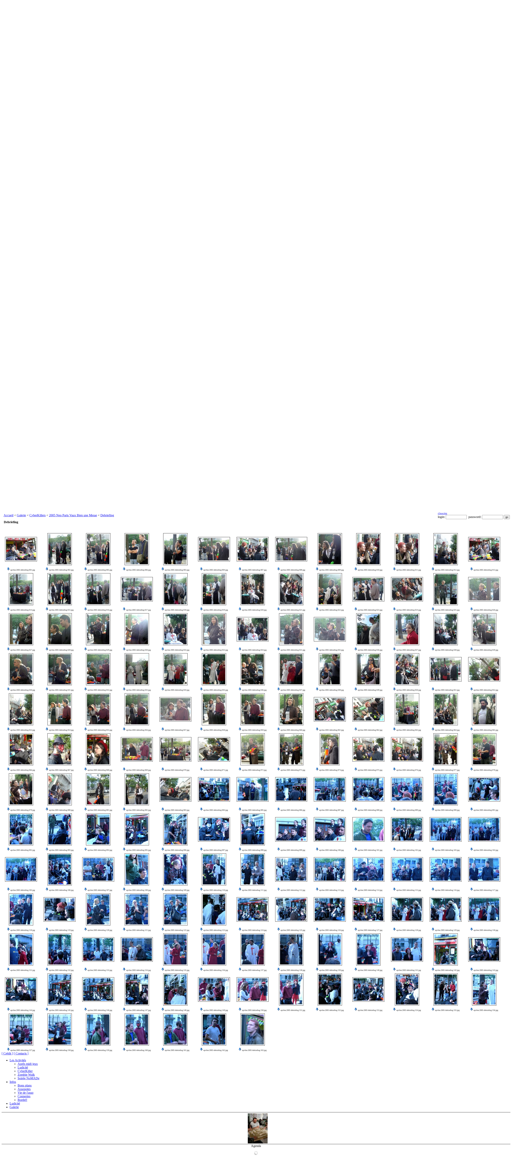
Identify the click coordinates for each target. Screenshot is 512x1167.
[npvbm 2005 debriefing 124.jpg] (253, 909)
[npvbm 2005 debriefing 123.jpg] (214, 909)
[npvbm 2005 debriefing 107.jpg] (98, 869)
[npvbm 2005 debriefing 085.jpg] (253, 789)
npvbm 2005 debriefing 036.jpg (370, 650)
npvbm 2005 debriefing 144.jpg (22, 1010)
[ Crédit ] (7, 1053)
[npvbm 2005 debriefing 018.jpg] (175, 589)
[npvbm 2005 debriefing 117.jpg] (484, 869)
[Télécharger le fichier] (8, 570)
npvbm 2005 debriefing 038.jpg (447, 650)
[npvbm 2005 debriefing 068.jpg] (98, 749)
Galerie (21, 515)
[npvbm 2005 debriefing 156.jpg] (484, 989)
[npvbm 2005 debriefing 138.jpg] (291, 949)
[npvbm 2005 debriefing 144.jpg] (21, 989)
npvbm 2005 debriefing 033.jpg (177, 650)
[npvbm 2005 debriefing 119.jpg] (60, 909)
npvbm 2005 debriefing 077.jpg (447, 770)
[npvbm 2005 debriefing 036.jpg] (368, 629)
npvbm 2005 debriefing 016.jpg (100, 610)
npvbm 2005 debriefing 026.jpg (486, 610)
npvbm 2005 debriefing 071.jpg (215, 770)
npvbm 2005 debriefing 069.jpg (138, 770)
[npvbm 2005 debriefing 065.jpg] (484, 709)
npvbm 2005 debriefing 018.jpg (177, 610)
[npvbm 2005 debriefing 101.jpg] (368, 829)
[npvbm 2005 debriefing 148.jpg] (175, 989)
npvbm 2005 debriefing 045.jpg (215, 690)
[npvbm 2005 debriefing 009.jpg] (330, 549)
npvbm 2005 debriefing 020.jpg (254, 610)
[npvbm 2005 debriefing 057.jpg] (175, 709)
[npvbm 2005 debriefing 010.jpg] (368, 549)
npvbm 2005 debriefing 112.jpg (293, 890)
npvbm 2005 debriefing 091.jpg (486, 810)
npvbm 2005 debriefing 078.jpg (486, 770)
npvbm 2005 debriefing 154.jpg (408, 1010)
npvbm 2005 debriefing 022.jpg (331, 610)
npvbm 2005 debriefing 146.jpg (100, 1010)
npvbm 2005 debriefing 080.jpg (61, 810)
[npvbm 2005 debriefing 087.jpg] (330, 789)
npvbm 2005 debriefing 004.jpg (215, 570)
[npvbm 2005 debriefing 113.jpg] (330, 869)
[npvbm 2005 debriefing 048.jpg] (330, 669)
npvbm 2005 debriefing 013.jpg (486, 570)
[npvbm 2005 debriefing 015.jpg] (59, 589)
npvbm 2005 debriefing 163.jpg (254, 1050)
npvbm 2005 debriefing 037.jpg (408, 650)
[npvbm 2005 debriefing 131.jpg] (21, 949)
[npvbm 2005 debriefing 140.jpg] (368, 949)
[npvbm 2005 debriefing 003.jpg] (175, 549)
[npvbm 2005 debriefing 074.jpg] (330, 749)
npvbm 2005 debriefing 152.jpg (331, 1010)
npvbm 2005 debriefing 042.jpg (100, 690)
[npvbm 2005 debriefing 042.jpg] (98, 669)
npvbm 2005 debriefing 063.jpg (408, 730)
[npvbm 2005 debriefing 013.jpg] (484, 549)
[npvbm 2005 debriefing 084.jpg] (214, 789)
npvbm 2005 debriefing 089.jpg (408, 810)
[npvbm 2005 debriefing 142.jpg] (445, 949)
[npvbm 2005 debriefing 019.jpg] (214, 589)
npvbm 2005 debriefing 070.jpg (177, 770)
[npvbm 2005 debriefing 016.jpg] (98, 589)
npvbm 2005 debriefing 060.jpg (293, 730)
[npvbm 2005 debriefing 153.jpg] (368, 989)
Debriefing (107, 515)
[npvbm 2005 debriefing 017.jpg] (137, 589)
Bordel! (22, 1100)
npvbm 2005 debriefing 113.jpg (331, 890)
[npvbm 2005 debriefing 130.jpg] (484, 909)
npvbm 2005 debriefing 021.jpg (293, 610)
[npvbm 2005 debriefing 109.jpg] (175, 869)
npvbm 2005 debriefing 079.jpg (22, 810)
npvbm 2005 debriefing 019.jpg (215, 610)
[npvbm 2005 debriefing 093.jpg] (59, 829)
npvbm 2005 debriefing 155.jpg (447, 1010)
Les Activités (18, 1060)
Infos (13, 1082)
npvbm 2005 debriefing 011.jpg (408, 570)
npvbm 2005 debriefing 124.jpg (254, 930)
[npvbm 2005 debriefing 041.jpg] (59, 669)
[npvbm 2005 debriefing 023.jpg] (368, 589)
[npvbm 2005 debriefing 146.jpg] (98, 989)
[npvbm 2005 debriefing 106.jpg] (59, 869)
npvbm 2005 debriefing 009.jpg (331, 570)
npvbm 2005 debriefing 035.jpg (331, 650)
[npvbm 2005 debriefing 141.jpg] (407, 949)
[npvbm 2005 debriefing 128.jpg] (407, 909)
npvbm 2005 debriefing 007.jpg (254, 570)
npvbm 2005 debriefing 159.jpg (100, 1050)
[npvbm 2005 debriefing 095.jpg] (137, 829)
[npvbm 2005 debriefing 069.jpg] (137, 749)
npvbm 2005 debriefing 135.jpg (177, 970)
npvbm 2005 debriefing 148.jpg (177, 1010)
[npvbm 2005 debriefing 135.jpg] (175, 949)
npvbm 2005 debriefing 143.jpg (486, 970)
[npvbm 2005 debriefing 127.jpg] (368, 909)
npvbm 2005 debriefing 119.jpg (61, 930)
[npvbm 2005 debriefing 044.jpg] (175, 669)
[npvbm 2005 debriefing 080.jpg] (59, 789)
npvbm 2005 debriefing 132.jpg (61, 970)
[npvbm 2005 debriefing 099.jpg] (291, 829)
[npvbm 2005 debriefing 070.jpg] (175, 749)
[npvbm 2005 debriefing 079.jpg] (21, 789)
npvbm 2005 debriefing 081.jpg (100, 810)
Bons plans (25, 1085)
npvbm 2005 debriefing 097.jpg (215, 850)
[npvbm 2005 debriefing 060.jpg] (291, 709)
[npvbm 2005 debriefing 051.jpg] (446, 669)
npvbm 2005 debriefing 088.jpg (370, 810)
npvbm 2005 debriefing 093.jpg (61, 850)
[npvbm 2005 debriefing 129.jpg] (446, 909)
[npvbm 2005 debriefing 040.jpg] (21, 669)
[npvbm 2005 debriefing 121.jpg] (137, 909)
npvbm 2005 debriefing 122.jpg (177, 930)
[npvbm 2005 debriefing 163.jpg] (252, 1029)
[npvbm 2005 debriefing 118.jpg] (21, 909)
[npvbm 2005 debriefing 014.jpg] (21, 589)
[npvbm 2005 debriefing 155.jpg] (445, 989)
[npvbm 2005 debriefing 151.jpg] (291, 989)
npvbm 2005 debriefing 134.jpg (138, 970)
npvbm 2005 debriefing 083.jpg (177, 810)
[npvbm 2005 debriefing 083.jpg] (175, 789)
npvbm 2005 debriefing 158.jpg (61, 1050)
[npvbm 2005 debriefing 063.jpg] (407, 709)
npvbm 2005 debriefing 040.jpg (22, 690)
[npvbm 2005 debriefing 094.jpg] (98, 829)
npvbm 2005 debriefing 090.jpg (447, 810)
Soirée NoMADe (28, 1078)
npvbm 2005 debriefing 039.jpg (486, 650)
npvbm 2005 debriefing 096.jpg (177, 850)
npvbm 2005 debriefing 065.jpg (486, 730)
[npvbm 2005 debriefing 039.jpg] (484, 629)
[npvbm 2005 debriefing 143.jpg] (484, 949)
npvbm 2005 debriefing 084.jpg (215, 810)
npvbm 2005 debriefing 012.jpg (447, 570)
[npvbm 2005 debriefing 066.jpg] (21, 749)
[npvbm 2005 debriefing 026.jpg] (484, 589)
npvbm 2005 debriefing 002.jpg (61, 570)
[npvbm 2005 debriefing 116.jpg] (446, 869)
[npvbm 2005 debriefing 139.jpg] (330, 949)
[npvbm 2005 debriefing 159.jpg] (98, 1029)
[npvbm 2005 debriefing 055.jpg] (98, 709)
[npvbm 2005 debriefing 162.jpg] (214, 1029)
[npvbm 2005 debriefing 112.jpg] (291, 869)
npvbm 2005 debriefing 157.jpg (22, 1050)
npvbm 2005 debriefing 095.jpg (138, 850)
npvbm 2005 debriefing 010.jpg (370, 570)
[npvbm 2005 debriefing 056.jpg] (137, 709)
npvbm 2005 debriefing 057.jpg (177, 730)
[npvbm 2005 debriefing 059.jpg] (252, 709)
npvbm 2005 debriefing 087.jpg (331, 810)
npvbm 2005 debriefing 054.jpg (61, 730)
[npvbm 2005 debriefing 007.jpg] (253, 549)
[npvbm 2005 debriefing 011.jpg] (407, 549)
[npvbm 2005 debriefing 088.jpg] (368, 789)
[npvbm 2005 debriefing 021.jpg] (291, 589)
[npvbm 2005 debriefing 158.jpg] (59, 1029)
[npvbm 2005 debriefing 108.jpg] (137, 869)
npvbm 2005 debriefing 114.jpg (370, 890)
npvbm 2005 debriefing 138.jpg (293, 970)
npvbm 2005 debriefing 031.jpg (293, 650)
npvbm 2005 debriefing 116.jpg (447, 890)
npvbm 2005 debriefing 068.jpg (100, 770)
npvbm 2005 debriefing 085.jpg (254, 810)
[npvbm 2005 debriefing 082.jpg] (137, 789)
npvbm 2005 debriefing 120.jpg (100, 930)
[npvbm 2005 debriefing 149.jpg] (214, 989)
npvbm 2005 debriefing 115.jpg (408, 890)
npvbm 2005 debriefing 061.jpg (331, 730)
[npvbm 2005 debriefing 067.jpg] (59, 749)
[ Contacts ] (21, 1053)
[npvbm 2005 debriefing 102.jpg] (407, 829)
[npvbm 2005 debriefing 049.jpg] (368, 669)
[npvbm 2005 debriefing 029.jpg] (98, 629)
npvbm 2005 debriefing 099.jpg (293, 850)
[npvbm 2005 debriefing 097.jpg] (214, 829)
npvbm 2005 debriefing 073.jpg (293, 770)
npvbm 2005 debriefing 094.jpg (100, 850)
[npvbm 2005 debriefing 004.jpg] (214, 549)
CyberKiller (25, 1071)
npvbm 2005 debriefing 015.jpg (61, 610)
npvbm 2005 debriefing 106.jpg (61, 890)
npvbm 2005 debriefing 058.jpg (215, 730)
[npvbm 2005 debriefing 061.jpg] (330, 709)
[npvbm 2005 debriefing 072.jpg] (252, 749)
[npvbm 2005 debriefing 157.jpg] (21, 1029)
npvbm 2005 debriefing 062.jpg (370, 730)
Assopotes (24, 1089)
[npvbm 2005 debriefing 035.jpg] (330, 629)
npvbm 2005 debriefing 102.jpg (408, 850)
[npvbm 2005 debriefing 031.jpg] (291, 629)
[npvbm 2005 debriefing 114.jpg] (368, 869)
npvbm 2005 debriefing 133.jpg (100, 970)
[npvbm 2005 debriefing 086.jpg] (291, 789)
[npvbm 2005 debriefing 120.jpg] (98, 909)
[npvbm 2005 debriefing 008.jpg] (291, 549)
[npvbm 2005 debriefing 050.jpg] (407, 669)
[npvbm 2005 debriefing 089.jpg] (407, 789)
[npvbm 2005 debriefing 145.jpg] (59, 989)
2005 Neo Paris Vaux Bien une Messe (73, 515)
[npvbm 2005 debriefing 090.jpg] (445, 789)
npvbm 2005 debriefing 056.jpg (138, 730)
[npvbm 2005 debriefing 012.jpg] (445, 549)
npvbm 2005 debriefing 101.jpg (370, 850)
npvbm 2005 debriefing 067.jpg (61, 770)
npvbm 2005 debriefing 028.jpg (61, 650)
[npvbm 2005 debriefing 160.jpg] (137, 1029)
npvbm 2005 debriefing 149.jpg (215, 1010)
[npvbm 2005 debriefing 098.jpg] (252, 829)
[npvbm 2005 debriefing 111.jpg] (252, 869)
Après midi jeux (28, 1064)
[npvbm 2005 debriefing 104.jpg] (484, 829)
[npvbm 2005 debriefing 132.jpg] (59, 949)
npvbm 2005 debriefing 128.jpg (408, 930)
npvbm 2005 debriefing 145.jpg (61, 1010)
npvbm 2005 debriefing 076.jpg (408, 770)
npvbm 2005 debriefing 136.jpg (215, 970)
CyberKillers (37, 515)
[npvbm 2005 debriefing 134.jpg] (137, 949)
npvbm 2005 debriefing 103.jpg (447, 850)
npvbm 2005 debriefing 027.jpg (22, 650)
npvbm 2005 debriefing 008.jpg (293, 570)
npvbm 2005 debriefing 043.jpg (138, 690)
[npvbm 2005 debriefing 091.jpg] (484, 789)
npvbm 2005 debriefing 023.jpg (370, 610)
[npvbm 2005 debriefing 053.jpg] (21, 709)
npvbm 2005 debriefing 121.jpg (138, 930)
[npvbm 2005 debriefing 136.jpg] (214, 949)
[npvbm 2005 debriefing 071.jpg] (214, 749)
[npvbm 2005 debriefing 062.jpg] (368, 709)
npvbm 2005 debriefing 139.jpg (331, 970)
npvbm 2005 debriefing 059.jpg (254, 730)
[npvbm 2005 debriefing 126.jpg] (330, 909)
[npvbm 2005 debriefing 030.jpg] (137, 629)
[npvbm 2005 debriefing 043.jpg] (137, 669)
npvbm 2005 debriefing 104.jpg (486, 850)
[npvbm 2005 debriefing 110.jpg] (214, 869)
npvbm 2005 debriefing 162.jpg (215, 1050)
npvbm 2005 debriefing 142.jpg (447, 970)
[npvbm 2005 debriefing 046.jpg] (252, 669)
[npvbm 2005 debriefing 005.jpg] (98, 549)
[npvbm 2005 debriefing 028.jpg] (59, 629)
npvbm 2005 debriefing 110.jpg (215, 890)
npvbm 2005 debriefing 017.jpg (138, 610)
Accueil (8, 515)
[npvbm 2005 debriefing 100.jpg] (330, 829)
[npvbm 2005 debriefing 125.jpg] (291, 909)
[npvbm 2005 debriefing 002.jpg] (59, 549)
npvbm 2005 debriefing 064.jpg (447, 730)
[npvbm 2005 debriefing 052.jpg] (484, 669)
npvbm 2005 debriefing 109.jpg (177, 890)
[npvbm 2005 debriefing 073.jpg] (291, 749)
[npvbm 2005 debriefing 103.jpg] (446, 829)
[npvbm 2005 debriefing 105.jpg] (21, 869)
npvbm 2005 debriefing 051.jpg (447, 690)
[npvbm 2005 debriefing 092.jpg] (21, 829)
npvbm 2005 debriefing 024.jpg (408, 610)
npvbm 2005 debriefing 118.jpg (22, 930)
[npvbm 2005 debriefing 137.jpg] (252, 949)
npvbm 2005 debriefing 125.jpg (293, 930)
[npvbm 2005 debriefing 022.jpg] (330, 589)
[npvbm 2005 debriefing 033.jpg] (175, 629)
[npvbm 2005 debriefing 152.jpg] (330, 989)
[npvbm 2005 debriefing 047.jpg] (291, 669)
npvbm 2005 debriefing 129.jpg (447, 930)
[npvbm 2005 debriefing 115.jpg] (407, 869)
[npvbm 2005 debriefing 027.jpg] (21, 629)
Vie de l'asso (25, 1092)
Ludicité (23, 1067)
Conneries (24, 1096)
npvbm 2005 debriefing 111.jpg (254, 890)
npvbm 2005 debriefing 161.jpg (177, 1050)
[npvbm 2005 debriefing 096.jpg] (175, 829)
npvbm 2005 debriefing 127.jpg (370, 930)
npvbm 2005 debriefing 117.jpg (486, 890)
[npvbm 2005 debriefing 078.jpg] (484, 749)
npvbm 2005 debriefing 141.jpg (408, 970)
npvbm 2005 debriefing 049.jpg (370, 690)
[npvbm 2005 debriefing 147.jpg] (137, 989)
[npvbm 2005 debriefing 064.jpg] (445, 709)
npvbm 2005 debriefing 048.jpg (331, 690)
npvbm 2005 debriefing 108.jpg (138, 890)
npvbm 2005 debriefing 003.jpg (177, 570)
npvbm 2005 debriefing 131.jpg (22, 970)
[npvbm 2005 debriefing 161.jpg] (175, 1029)
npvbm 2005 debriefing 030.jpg (138, 650)
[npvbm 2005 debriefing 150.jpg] (253, 989)
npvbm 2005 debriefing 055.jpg (100, 730)
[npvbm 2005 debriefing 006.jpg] (137, 549)
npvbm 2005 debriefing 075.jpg (370, 770)
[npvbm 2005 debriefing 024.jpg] (407, 589)
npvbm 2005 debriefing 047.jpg (293, 690)
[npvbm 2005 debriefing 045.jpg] (214, 669)
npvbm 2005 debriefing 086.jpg (293, 810)
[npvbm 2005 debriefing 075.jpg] (368, 749)
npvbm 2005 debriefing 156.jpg (486, 1010)
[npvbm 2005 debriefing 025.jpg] (445, 589)
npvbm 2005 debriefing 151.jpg (293, 1010)
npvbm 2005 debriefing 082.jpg (138, 810)
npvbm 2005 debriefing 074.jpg (331, 770)
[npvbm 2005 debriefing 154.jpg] (407, 989)
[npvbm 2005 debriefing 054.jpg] (59, 709)
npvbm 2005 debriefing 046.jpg (254, 690)
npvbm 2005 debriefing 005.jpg (100, 570)
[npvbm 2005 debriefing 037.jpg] (407, 629)
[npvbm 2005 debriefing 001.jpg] (21, 549)
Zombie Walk (26, 1074)
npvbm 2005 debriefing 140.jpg (370, 970)
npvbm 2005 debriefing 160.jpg (138, 1050)
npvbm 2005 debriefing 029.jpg (100, 650)
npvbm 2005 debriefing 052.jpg (486, 690)
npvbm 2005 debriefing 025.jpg (447, 610)
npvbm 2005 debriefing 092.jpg (22, 850)
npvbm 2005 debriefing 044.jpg (177, 690)
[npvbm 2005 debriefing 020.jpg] (252, 589)
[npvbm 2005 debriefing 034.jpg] (253, 629)
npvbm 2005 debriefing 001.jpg (22, 570)
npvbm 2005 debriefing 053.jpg (22, 730)
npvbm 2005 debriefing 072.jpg (254, 770)
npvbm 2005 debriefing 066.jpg (22, 770)
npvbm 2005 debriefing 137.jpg (254, 970)
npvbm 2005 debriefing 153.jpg (370, 1010)
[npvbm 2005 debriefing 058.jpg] (214, 709)
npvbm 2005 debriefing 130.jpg (486, 930)
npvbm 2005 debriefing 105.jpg (22, 890)
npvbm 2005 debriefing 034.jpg (254, 650)
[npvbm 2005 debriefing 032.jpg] (214, 629)
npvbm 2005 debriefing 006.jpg (138, 570)
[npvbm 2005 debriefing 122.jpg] (175, 909)
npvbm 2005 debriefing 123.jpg (215, 930)
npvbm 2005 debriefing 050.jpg (408, 690)
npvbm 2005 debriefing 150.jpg (254, 1010)
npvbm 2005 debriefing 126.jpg (331, 930)
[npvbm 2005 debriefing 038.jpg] (445, 629)
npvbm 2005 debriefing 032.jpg (215, 650)
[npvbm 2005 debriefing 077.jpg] (445, 749)
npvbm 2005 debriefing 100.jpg (331, 850)
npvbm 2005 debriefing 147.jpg (138, 1010)
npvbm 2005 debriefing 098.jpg (254, 850)
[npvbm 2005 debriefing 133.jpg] (98, 949)
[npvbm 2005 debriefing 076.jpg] (407, 749)
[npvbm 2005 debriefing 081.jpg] (98, 789)
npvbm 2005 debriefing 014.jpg (22, 610)
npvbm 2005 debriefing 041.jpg (61, 690)
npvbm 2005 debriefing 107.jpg (100, 890)
